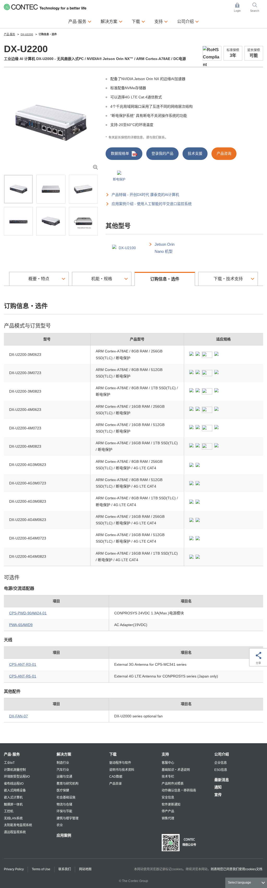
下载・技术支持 (228, 279)
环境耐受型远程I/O (17, 776)
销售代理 (168, 818)
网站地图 (85, 869)
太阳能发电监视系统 (18, 825)
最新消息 (221, 780)
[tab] (18, 189)
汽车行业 (63, 770)
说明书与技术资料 (121, 770)
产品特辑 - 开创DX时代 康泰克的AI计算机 (145, 195)
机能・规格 (101, 279)
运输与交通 (64, 776)
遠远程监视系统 (15, 832)
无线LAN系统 (13, 818)
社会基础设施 (66, 797)
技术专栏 (168, 776)
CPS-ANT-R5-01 (22, 676)
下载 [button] (138, 21)
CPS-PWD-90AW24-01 (28, 613)
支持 (165, 754)
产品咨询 (224, 153)
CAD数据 (115, 776)
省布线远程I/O (13, 783)
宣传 (218, 795)
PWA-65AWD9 (21, 625)
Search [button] (256, 7)
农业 (60, 825)
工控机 (8, 811)
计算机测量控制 (15, 770)
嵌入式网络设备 (15, 790)
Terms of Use (41, 869)
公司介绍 (221, 754)
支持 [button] (161, 21)
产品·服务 (12, 754)
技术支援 (195, 153)
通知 (218, 787)
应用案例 (64, 835)
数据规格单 (120, 153)
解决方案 (64, 754)
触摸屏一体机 (13, 804)
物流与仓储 (64, 804)
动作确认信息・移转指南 (179, 790)
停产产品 (168, 811)
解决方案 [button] (112, 21)
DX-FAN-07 (18, 716)
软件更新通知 (171, 804)
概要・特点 (38, 279)
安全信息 (168, 797)
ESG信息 (220, 770)
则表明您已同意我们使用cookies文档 (236, 869)
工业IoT (9, 763)
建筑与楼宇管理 (67, 818)
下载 (113, 754)
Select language (239, 882)
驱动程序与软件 (120, 763)
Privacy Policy (14, 869)
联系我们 (64, 869)
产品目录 (115, 783)
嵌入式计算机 (13, 797)
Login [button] (240, 7)
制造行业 (63, 763)
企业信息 (220, 763)
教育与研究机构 (67, 783)
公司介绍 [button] (188, 21)
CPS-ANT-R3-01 (22, 664)
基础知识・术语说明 (176, 770)
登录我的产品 (162, 153)
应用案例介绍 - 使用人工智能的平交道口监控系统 (152, 204)
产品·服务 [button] (80, 21)
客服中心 (168, 763)
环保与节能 (64, 811)
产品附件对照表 (173, 783)
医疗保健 (63, 790)
